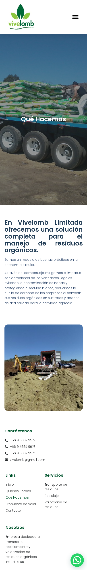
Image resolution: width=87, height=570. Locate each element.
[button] (75, 17)
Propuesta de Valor (21, 504)
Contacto (13, 510)
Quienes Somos (18, 491)
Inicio (10, 484)
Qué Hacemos (17, 497)
